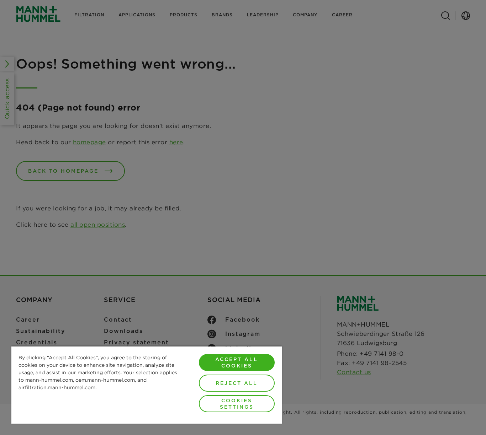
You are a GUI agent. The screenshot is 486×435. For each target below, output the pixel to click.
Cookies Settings (237, 404)
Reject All (237, 383)
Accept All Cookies (236, 362)
